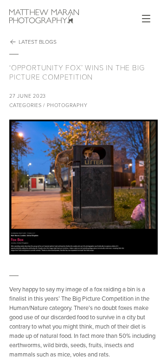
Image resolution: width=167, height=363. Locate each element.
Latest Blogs (38, 42)
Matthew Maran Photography (44, 16)
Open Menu (146, 18)
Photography (67, 105)
